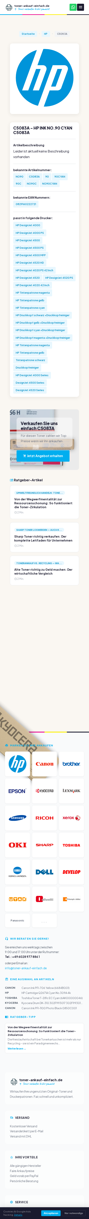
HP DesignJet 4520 (28, 277)
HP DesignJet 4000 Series (32, 375)
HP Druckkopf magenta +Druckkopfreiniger (43, 337)
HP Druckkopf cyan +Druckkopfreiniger (40, 330)
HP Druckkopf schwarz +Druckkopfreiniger (42, 315)
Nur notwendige (74, 1213)
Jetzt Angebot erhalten (44, 456)
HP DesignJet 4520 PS (59, 277)
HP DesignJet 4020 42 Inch (32, 285)
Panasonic (17, 920)
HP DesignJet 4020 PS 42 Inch (34, 270)
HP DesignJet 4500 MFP (31, 255)
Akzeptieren (51, 1213)
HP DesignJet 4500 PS (30, 247)
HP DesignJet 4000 (28, 225)
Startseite (28, 33)
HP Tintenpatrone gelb (30, 300)
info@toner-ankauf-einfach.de (26, 968)
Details (18, 1214)
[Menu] (80, 7)
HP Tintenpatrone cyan (30, 307)
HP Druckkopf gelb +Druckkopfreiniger (40, 322)
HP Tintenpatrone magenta (33, 292)
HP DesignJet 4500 (28, 240)
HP (45, 33)
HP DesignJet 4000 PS (30, 232)
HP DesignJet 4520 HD (30, 262)
